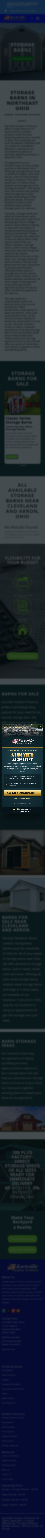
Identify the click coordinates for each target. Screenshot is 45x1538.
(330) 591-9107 (25, 812)
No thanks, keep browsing (23, 803)
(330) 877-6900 (27, 809)
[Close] (40, 727)
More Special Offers (21, 799)
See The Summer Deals (21, 793)
